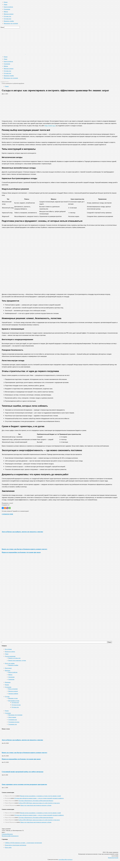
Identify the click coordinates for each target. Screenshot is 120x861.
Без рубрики (8, 649)
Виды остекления (13, 688)
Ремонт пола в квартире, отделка (17, 660)
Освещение (11, 679)
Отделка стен (7, 16)
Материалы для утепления (11, 23)
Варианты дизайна (9, 21)
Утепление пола (12, 719)
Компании (7, 682)
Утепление (8, 713)
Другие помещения (10, 656)
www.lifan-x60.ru (63, 859)
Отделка (7, 696)
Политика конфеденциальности (10, 836)
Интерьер (7, 670)
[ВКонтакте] (3, 508)
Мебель (6, 11)
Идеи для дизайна (10, 663)
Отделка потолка (16, 704)
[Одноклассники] (5, 508)
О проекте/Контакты (7, 834)
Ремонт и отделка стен (14, 658)
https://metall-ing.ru (50, 126)
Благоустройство (8, 7)
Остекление (8, 687)
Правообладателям (113, 857)
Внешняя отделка (13, 698)
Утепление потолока (13, 722)
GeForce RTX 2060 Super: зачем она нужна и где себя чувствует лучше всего (39, 803)
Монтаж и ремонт (8, 14)
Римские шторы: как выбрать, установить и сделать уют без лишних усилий (40, 796)
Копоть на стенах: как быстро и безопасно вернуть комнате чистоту (24, 549)
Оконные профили (13, 693)
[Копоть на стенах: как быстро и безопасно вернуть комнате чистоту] (11, 546)
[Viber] (7, 508)
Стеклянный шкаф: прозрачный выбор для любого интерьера (22, 771)
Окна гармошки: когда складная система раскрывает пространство (24, 784)
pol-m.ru (70, 859)
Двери (5, 4)
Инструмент (8, 668)
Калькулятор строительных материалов (15, 845)
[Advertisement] (60, 106)
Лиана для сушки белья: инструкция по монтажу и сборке (35, 805)
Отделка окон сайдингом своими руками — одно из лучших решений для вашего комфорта (39, 798)
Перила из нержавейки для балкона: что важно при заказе (21, 552)
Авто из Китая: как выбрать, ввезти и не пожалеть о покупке (22, 531)
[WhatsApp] (10, 508)
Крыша (7, 684)
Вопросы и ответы (10, 651)
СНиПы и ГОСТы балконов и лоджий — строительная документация (23, 842)
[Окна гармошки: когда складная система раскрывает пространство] (6, 781)
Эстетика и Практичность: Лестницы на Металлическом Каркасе (36, 800)
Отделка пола (7, 18)
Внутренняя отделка (13, 700)
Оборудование (12, 717)
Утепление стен (12, 724)
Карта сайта (8, 847)
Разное (6, 2)
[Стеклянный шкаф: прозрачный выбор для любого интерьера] (6, 768)
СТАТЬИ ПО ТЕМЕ (7, 514)
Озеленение (7, 9)
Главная (3, 81)
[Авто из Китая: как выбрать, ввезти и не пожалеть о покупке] (11, 528)
